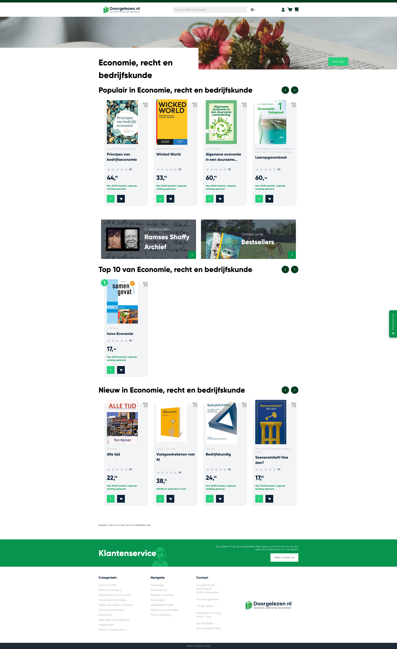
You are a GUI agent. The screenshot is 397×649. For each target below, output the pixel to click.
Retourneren (158, 599)
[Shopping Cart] (289, 9)
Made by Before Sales (199, 646)
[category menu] (253, 10)
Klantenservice (159, 590)
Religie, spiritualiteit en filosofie (115, 604)
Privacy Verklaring (160, 614)
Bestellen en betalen (162, 594)
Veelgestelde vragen (162, 604)
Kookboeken (106, 614)
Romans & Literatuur (110, 590)
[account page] (283, 9)
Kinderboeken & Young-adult (115, 594)
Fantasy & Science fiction (113, 629)
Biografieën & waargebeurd (114, 619)
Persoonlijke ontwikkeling (112, 599)
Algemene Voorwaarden (164, 609)
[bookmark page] (296, 9)
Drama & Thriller (107, 585)
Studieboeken (106, 624)
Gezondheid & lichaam (111, 609)
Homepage (157, 585)
